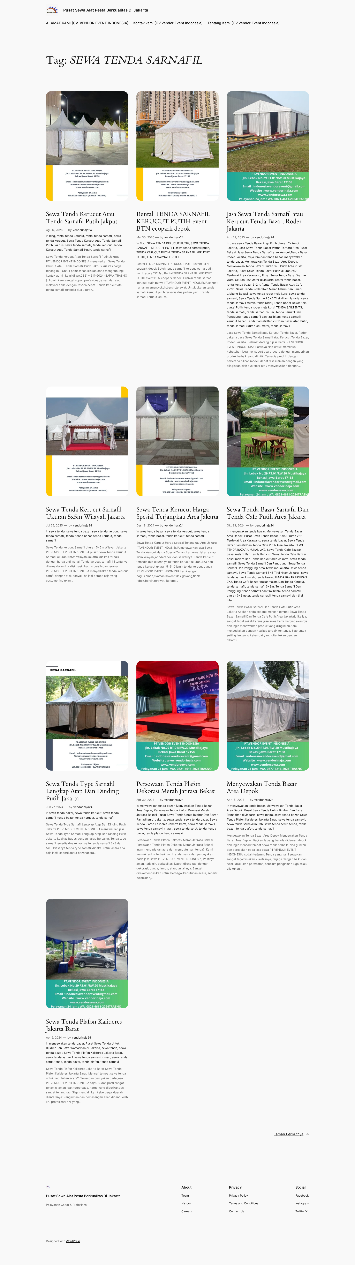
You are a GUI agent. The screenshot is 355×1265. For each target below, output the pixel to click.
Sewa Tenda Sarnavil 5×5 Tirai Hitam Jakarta (269, 298)
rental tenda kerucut (70, 236)
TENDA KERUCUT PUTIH (153, 252)
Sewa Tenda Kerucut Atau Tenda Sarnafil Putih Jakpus (82, 218)
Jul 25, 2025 (54, 525)
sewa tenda (57, 531)
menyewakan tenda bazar (247, 531)
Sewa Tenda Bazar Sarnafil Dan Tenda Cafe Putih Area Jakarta (268, 513)
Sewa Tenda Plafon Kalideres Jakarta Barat (84, 1025)
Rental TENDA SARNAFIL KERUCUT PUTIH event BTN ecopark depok (173, 222)
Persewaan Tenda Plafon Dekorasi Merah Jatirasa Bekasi (176, 787)
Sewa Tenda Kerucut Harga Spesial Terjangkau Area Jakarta (177, 513)
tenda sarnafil (102, 249)
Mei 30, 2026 (145, 237)
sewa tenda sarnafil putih (192, 247)
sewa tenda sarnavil (201, 824)
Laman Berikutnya (291, 1134)
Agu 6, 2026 (54, 230)
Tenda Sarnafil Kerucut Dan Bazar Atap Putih (277, 321)
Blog (52, 236)
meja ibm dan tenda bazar (265, 257)
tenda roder (264, 303)
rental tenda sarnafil (99, 236)
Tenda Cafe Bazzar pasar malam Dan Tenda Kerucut (269, 581)
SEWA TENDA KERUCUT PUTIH (168, 243)
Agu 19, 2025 (236, 237)
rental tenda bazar (287, 280)
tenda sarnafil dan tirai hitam (261, 316)
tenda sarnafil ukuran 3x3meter (248, 326)
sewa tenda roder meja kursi (268, 293)
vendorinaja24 (82, 230)
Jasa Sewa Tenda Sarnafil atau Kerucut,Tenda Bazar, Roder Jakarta (265, 222)
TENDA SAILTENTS (289, 307)
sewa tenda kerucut (105, 531)
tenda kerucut (102, 245)
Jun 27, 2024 (54, 807)
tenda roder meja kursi (259, 307)
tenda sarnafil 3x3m (260, 312)
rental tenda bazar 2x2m (243, 284)
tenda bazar (83, 536)
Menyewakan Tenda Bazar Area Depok (271, 261)
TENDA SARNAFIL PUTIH (163, 257)
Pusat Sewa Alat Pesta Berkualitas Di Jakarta (105, 10)
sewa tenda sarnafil (78, 245)
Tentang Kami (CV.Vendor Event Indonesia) (243, 23)
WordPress (73, 1241)
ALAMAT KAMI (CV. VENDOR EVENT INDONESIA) (87, 23)
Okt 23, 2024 (236, 525)
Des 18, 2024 (145, 525)
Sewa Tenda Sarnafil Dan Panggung (262, 563)
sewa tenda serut (185, 828)
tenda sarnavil (280, 326)
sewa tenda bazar (78, 531)
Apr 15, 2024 (235, 799)
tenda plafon (154, 833)
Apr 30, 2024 (145, 799)
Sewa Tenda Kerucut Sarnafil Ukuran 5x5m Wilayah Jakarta (85, 513)
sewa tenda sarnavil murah (154, 828)
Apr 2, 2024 (54, 1037)
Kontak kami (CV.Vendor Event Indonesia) (168, 23)
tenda (70, 536)
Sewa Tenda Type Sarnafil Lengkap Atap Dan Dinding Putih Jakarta (82, 791)
